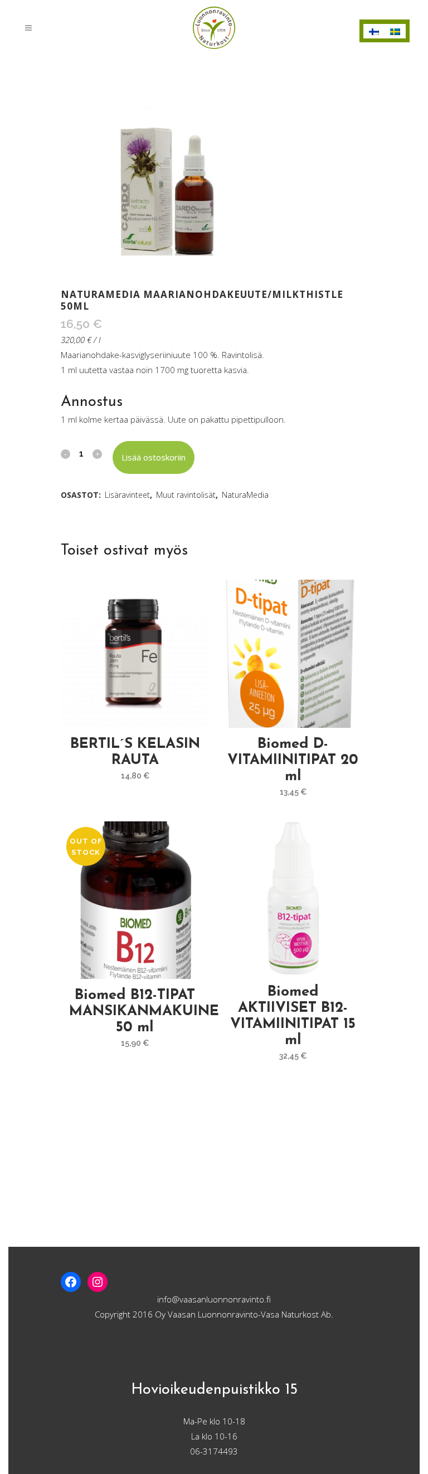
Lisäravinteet (127, 494)
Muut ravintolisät (186, 494)
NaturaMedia (245, 494)
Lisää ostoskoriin (153, 457)
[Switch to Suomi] (374, 31)
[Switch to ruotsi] (395, 31)
